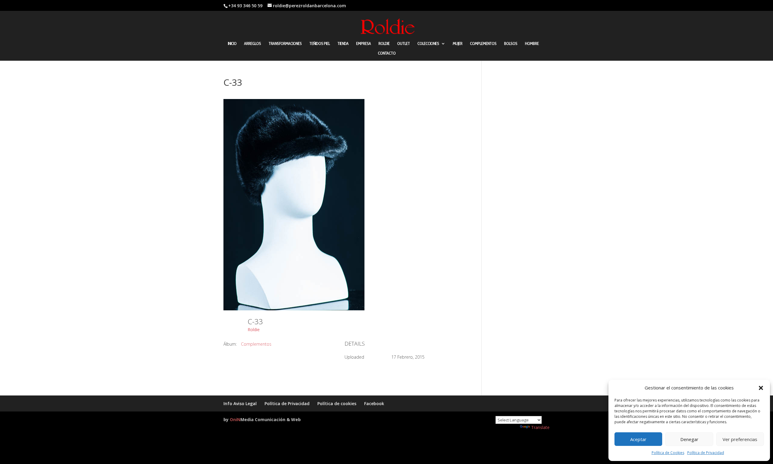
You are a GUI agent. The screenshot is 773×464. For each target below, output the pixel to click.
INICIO (232, 43)
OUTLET (403, 43)
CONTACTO (387, 53)
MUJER (457, 43)
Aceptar (638, 439)
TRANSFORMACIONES (285, 43)
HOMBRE (532, 43)
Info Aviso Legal (240, 403)
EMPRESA (363, 43)
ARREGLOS (252, 43)
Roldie (254, 329)
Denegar (689, 439)
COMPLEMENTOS (483, 43)
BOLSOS (510, 43)
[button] (761, 388)
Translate (540, 427)
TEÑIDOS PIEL (319, 43)
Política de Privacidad (705, 452)
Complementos (256, 344)
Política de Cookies (668, 452)
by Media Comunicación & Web (262, 419)
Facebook (374, 403)
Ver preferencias (740, 439)
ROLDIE (384, 43)
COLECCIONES (428, 43)
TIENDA (342, 43)
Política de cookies (336, 403)
